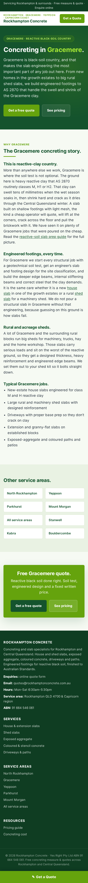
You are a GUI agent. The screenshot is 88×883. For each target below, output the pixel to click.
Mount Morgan (60, 506)
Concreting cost (15, 834)
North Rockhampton (22, 493)
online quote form (32, 677)
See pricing (56, 110)
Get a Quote (72, 18)
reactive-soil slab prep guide (42, 237)
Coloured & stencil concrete (23, 746)
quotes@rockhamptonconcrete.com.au (42, 683)
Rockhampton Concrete (29, 18)
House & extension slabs (21, 726)
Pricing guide (13, 828)
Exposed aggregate (17, 739)
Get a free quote (21, 110)
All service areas (19, 520)
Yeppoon (55, 493)
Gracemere (11, 780)
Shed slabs (11, 732)
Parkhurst (14, 506)
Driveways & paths (17, 752)
